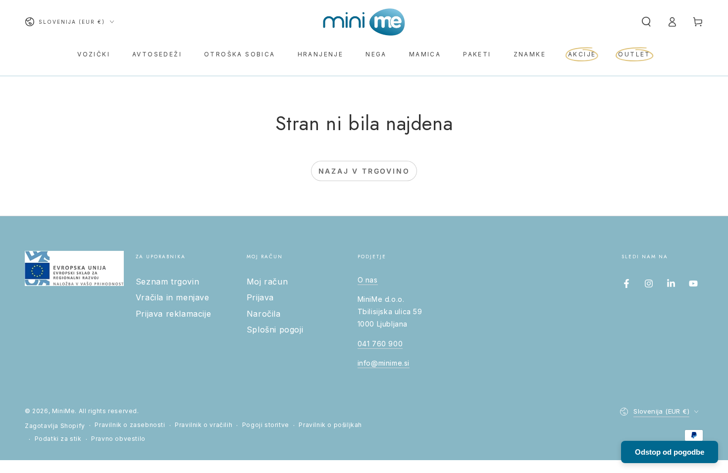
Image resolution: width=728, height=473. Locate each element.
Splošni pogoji (275, 329)
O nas (368, 280)
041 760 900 (380, 343)
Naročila (264, 314)
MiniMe (63, 411)
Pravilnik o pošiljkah (330, 424)
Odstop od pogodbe (669, 452)
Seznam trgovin (167, 281)
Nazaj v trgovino (364, 171)
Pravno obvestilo (118, 438)
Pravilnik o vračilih (203, 424)
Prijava (260, 297)
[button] (646, 22)
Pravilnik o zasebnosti (130, 424)
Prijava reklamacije (173, 314)
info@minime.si (384, 363)
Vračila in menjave (172, 297)
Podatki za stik (58, 438)
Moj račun (267, 281)
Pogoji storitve (265, 424)
